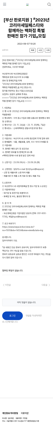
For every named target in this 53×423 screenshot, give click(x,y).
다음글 (45, 285)
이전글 (8, 285)
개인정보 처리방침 (10, 413)
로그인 (12, 315)
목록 (32, 50)
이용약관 (25, 413)
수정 (40, 50)
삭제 (47, 50)
